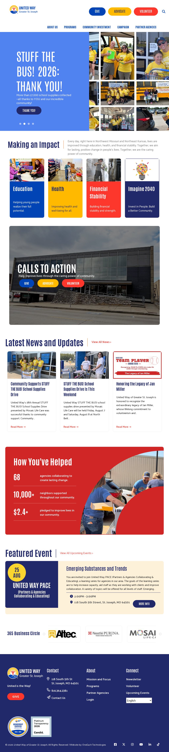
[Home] (24, 9)
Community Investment (97, 27)
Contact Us (58, 697)
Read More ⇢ (18, 427)
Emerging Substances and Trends (96, 568)
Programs (70, 27)
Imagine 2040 (141, 188)
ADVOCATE (119, 11)
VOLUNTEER (73, 283)
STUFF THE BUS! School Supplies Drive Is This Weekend (79, 389)
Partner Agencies (145, 27)
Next (160, 634)
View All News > (101, 341)
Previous (44, 634)
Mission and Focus (98, 679)
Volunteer (146, 11)
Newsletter (133, 679)
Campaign (123, 27)
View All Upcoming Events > (76, 552)
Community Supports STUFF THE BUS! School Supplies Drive (30, 389)
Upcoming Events (137, 692)
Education (23, 188)
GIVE (26, 283)
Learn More (29, 87)
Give (97, 11)
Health (57, 188)
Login (90, 699)
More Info (144, 603)
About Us (52, 27)
